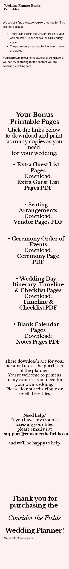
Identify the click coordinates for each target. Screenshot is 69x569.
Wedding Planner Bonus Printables (22, 7)
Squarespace (25, 538)
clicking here (53, 57)
